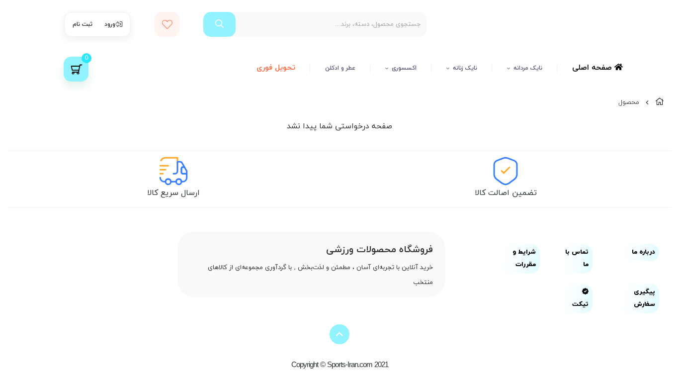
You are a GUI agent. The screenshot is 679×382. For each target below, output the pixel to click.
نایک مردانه (527, 68)
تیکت (580, 304)
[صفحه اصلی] (659, 102)
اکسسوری (404, 68)
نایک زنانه (465, 68)
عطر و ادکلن (340, 68)
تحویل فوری (275, 68)
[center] (219, 24)
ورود (109, 24)
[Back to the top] (339, 334)
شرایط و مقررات (524, 258)
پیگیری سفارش (644, 298)
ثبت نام (82, 24)
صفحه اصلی (593, 68)
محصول (628, 102)
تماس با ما (577, 258)
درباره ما (643, 252)
